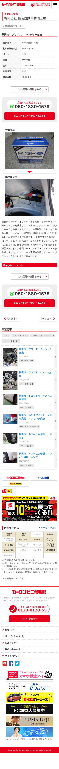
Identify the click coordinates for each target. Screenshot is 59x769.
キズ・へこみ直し (21, 335)
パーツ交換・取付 (12, 341)
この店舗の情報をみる (29, 89)
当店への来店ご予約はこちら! (28, 116)
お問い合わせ (28, 618)
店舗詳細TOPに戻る (14, 26)
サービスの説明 (48, 527)
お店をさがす (11, 642)
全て (7, 335)
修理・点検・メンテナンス (44, 335)
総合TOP (9, 629)
